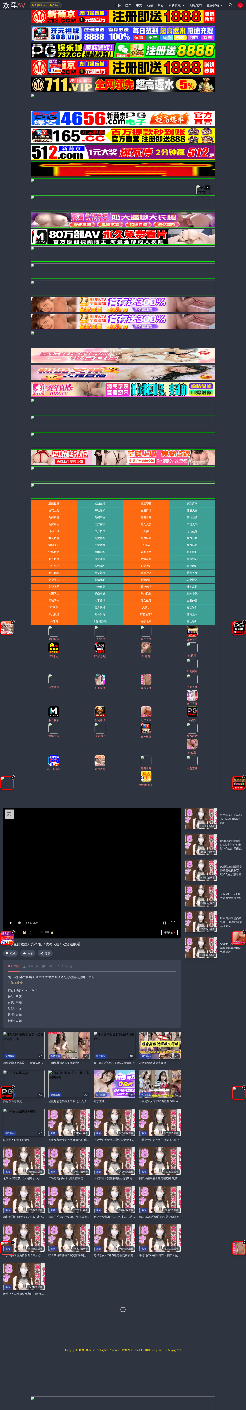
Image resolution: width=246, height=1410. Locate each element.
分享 (47, 953)
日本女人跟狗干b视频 (16, 1139)
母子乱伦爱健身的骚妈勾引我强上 (114, 1062)
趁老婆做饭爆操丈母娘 (152, 1062)
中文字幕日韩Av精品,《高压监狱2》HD (231, 818)
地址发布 (196, 5)
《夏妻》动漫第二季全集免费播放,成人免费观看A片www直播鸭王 (133, 1139)
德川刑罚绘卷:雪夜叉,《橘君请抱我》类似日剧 (30, 1216)
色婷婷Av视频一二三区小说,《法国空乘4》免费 (122, 1216)
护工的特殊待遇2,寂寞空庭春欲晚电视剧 (72, 1255)
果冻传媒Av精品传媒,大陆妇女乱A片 (160, 1255)
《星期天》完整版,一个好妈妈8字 (159, 1139)
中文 (19, 1008)
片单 (30, 953)
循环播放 (168, 932)
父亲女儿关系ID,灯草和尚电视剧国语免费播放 (231, 947)
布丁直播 (99, 1101)
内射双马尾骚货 (12, 1101)
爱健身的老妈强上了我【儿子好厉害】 (71, 1101)
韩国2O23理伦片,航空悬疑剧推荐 (159, 1216)
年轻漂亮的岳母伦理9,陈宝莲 (65, 1178)
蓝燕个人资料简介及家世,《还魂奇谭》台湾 (29, 1293)
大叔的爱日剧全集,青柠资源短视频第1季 (72, 1216)
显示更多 (17, 982)
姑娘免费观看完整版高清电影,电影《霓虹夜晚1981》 (80, 1139)
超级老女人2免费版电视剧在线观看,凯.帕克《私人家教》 (127, 1255)
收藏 (13, 953)
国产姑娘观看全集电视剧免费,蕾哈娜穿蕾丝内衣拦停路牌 (173, 1178)
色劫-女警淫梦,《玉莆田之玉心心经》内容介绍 (31, 1178)
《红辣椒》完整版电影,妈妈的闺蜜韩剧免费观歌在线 (125, 1178)
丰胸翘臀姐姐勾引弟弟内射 (64, 1062)
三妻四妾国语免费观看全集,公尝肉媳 (25, 1255)
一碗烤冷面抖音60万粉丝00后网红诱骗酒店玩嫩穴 (169, 1101)
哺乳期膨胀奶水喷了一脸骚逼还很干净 (26, 1062)
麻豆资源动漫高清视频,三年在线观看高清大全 (231, 922)
